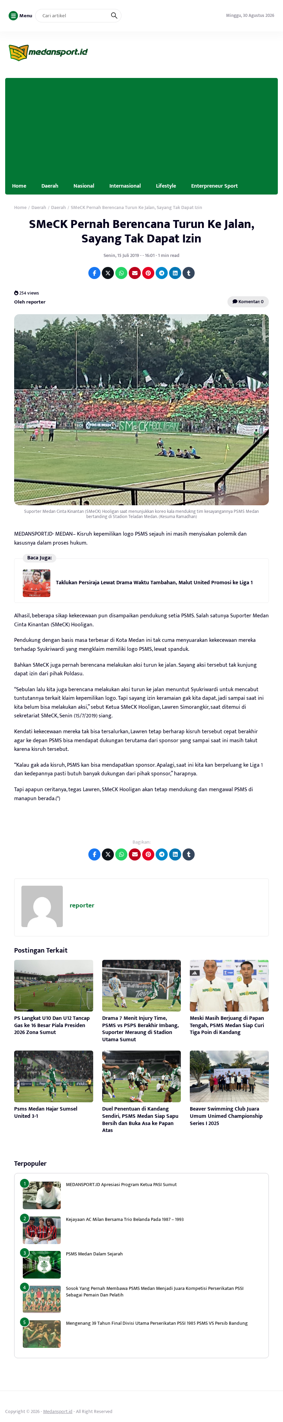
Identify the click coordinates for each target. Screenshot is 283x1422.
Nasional (84, 185)
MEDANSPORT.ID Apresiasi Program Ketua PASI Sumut (122, 1185)
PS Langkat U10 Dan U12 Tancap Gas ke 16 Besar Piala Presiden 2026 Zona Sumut (52, 1025)
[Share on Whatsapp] (121, 273)
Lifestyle (166, 185)
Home (19, 185)
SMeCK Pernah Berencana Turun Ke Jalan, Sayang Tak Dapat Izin (141, 231)
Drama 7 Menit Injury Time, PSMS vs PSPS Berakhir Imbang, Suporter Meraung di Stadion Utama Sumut (140, 1029)
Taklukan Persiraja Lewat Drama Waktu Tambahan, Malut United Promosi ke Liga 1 (154, 582)
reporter (82, 905)
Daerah (49, 185)
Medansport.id (57, 1411)
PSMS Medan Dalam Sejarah (94, 1254)
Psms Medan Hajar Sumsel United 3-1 (45, 1112)
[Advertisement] (141, 126)
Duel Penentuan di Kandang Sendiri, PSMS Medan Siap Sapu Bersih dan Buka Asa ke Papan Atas (140, 1119)
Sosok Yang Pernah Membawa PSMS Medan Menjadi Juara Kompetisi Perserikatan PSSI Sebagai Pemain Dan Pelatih (155, 1291)
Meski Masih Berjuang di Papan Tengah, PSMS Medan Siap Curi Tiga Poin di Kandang (227, 1025)
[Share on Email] (135, 273)
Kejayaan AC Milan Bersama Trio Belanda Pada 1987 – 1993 (125, 1219)
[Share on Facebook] (94, 273)
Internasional (125, 185)
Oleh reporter (30, 302)
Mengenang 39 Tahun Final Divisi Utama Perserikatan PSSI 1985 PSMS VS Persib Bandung (157, 1323)
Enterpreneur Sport (214, 185)
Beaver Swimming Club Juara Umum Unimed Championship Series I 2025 (226, 1116)
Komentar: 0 (250, 302)
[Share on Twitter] (108, 273)
